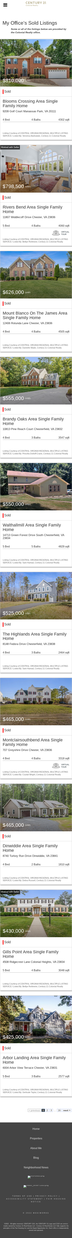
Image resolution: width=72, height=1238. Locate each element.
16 (59, 1110)
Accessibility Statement (24, 1199)
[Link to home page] (36, 5)
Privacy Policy (46, 1196)
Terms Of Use (22, 1196)
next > (66, 1110)
